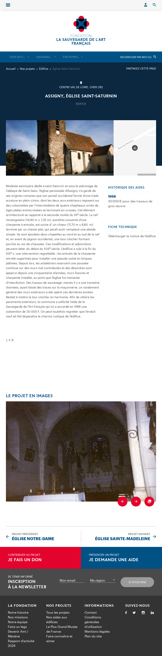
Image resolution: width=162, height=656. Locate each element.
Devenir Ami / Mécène (18, 633)
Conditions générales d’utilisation (93, 621)
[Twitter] (134, 613)
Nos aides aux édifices (56, 619)
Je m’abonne (137, 582)
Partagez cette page (141, 68)
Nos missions (18, 617)
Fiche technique (122, 227)
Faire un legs (17, 626)
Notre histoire (18, 612)
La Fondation (22, 606)
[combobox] (19, 56)
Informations (99, 606)
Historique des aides (126, 187)
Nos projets (58, 606)
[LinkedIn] (152, 613)
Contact (91, 612)
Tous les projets (58, 612)
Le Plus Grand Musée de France (61, 629)
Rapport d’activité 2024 (21, 643)
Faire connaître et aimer (59, 638)
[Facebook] (126, 613)
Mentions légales (97, 631)
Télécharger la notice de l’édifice (132, 236)
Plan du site (93, 636)
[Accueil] (81, 31)
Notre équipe (17, 622)
